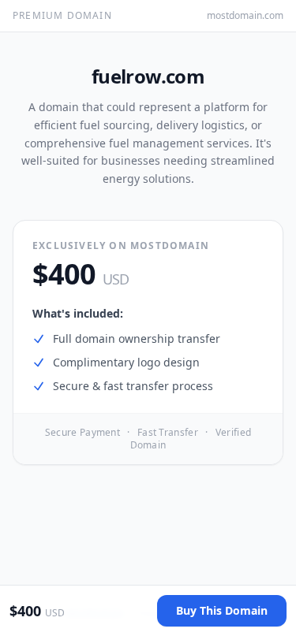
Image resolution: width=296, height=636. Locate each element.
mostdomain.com (245, 15)
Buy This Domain (222, 610)
